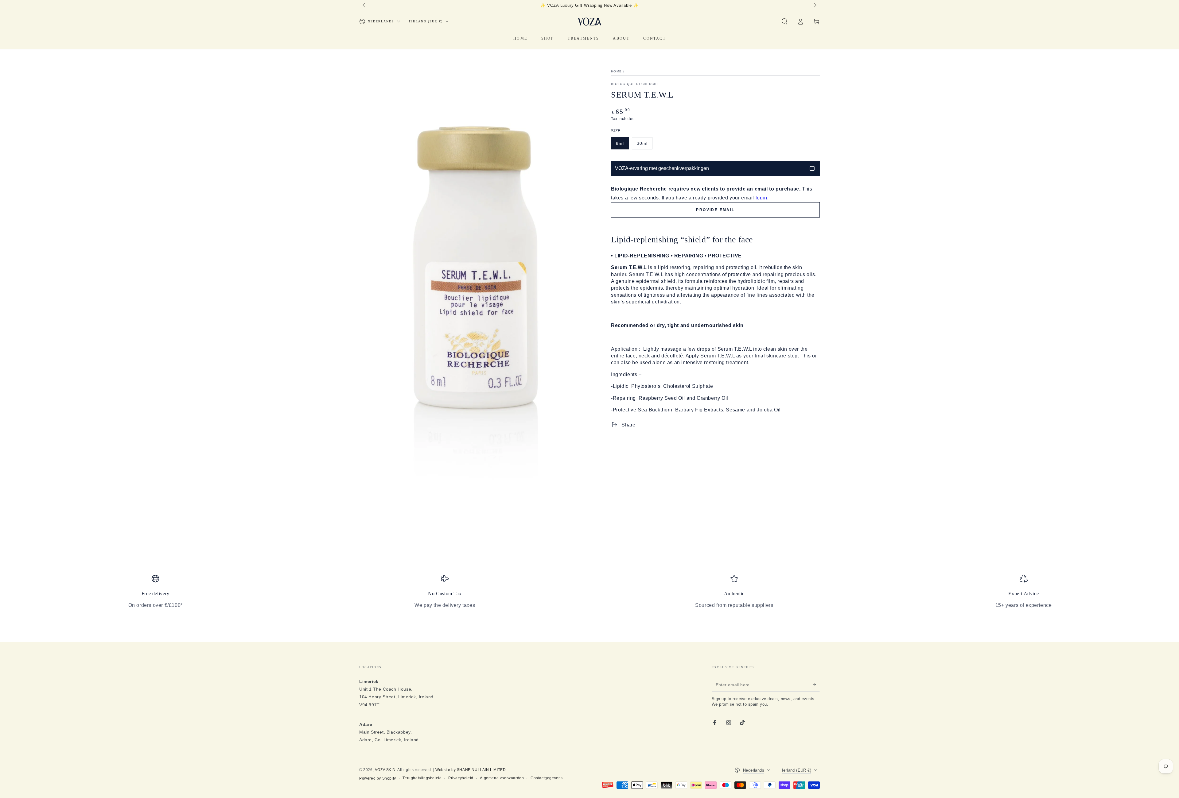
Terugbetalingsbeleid (422, 778)
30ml (642, 143)
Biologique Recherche (635, 84)
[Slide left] (364, 5)
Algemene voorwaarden (502, 778)
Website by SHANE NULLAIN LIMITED (470, 770)
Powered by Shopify (377, 778)
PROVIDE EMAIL (715, 210)
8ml (620, 143)
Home (616, 71)
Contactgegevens (547, 778)
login (761, 197)
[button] (784, 21)
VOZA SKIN (385, 770)
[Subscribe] (816, 684)
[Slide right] (814, 5)
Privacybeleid (460, 778)
